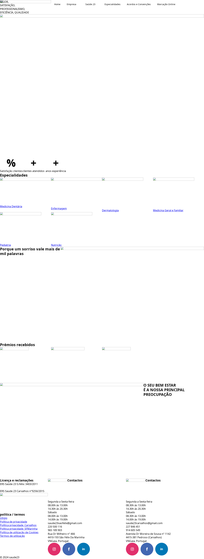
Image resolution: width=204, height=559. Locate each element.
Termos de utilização (12, 536)
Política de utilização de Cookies (19, 532)
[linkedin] (83, 549)
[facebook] (68, 549)
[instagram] (54, 549)
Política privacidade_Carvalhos (18, 525)
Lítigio (3, 518)
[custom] (98, 549)
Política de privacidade (13, 521)
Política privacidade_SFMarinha (18, 528)
